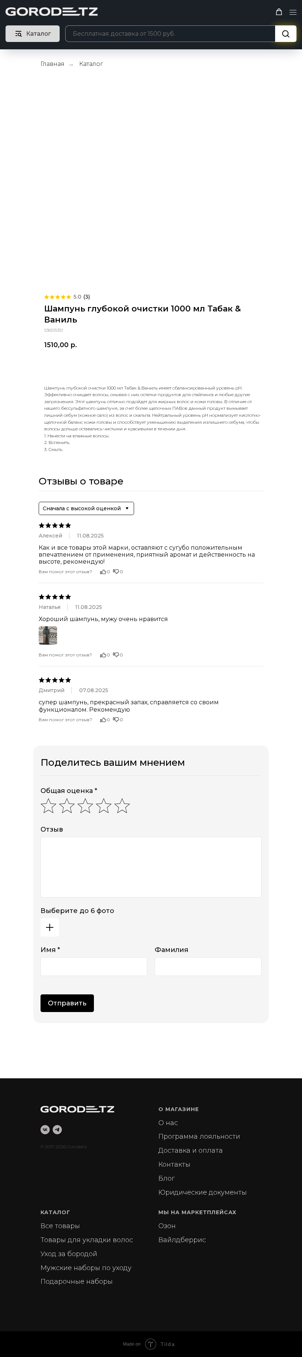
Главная (52, 63)
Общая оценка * (69, 791)
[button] (278, 11)
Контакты (174, 1164)
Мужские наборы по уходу (86, 1268)
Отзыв (52, 829)
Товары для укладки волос (87, 1240)
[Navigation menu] (292, 12)
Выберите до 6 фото (77, 911)
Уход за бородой (69, 1254)
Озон (167, 1226)
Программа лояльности (199, 1136)
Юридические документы (202, 1192)
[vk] (45, 1129)
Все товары (60, 1226)
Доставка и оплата (190, 1150)
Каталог (91, 63)
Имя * (50, 950)
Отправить (67, 1003)
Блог (166, 1178)
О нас (168, 1123)
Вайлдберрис (182, 1240)
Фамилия (171, 950)
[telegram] (57, 1129)
